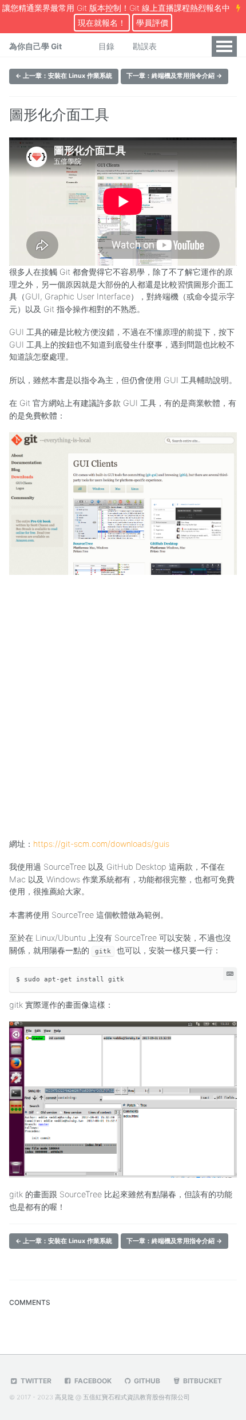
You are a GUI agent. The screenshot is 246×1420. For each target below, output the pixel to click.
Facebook (92, 1380)
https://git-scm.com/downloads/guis (101, 844)
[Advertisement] (123, 704)
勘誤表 (145, 46)
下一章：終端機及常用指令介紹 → (174, 76)
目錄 (106, 46)
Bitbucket (201, 1380)
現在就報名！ (102, 22)
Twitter (35, 1380)
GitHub (146, 1380)
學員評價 (152, 22)
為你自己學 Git (35, 46)
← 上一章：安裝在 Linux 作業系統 (63, 76)
